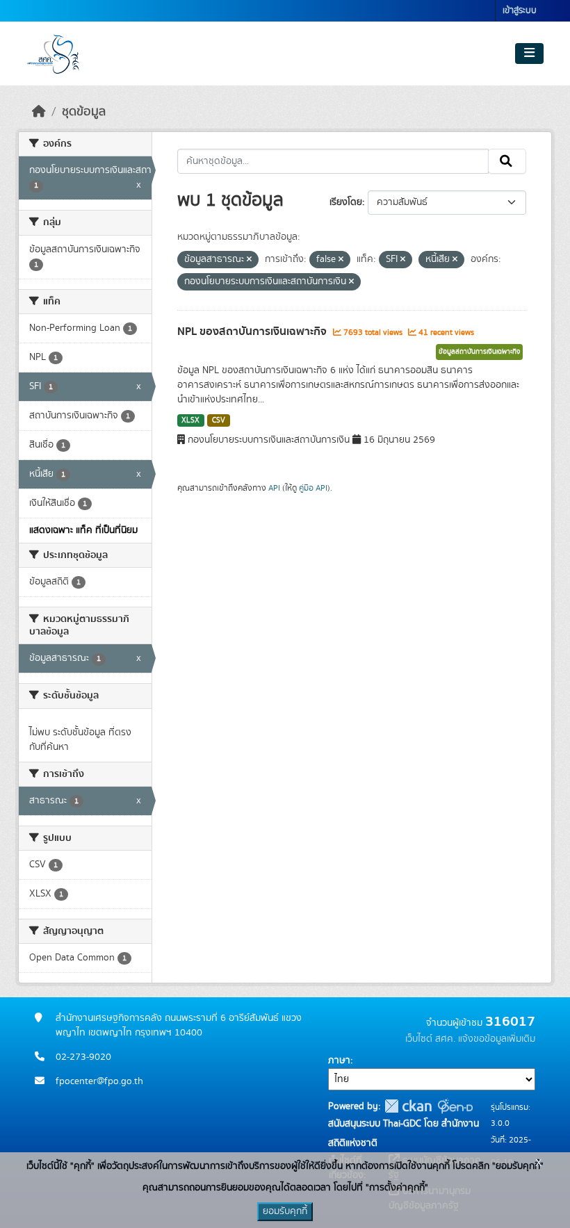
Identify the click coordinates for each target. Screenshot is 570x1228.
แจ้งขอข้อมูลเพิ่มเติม (496, 1039)
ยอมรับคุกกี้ (285, 1211)
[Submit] (507, 161)
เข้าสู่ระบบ (520, 10)
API (274, 488)
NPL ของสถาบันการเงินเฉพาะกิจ (253, 331)
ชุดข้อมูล (84, 112)
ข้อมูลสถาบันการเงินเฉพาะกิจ (479, 352)
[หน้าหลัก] (39, 112)
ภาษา (339, 1060)
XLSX (190, 420)
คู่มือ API (313, 488)
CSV (218, 420)
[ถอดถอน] (249, 259)
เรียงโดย (345, 202)
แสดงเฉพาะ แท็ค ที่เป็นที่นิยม (83, 530)
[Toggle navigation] (529, 53)
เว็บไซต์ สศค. (430, 1039)
